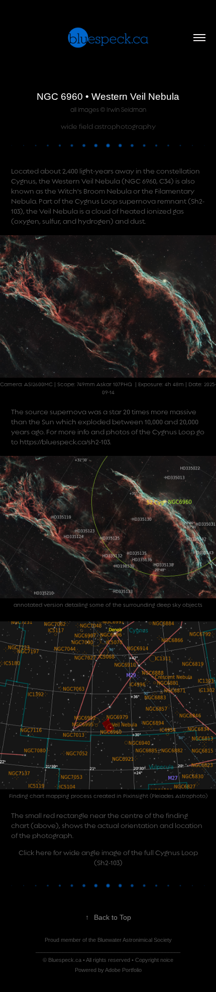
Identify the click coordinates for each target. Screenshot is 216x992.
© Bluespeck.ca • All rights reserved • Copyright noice (108, 960)
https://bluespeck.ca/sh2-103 (65, 442)
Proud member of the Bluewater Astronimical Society (108, 940)
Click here (35, 853)
